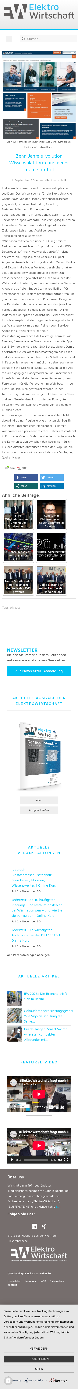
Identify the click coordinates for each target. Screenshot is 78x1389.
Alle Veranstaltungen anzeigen (28, 955)
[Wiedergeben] (12, 1160)
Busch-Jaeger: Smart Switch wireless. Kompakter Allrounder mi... (45, 1034)
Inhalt (39, 800)
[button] (9, 39)
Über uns (16, 1177)
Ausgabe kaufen (39, 810)
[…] (58, 1206)
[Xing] (44, 1226)
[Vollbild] (66, 1160)
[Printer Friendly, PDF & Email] (16, 468)
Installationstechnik (53, 180)
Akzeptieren (39, 1359)
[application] (39, 1146)
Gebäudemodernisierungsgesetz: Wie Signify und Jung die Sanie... (49, 1016)
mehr (39, 1369)
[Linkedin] (34, 1226)
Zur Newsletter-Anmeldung (39, 671)
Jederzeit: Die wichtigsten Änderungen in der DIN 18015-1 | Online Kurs (37, 935)
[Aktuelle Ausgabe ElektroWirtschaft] (39, 756)
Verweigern (39, 1348)
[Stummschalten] (60, 1160)
